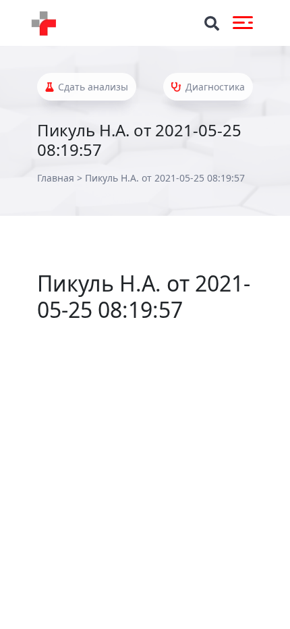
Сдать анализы (91, 86)
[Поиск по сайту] (212, 23)
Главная (55, 177)
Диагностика (214, 86)
